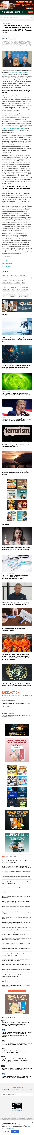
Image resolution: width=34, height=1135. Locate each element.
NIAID (30, 44)
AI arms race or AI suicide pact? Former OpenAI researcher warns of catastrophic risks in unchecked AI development (16, 367)
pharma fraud (6, 45)
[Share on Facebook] (10, 38)
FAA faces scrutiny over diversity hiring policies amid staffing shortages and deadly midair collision (17, 472)
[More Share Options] (16, 38)
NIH (2, 45)
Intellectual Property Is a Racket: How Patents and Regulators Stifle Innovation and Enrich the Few (14, 933)
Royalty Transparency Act (22, 45)
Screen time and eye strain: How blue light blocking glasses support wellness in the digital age (16, 975)
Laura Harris (10, 417)
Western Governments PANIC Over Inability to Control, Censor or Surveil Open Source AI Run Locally (17, 1043)
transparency (24, 46)
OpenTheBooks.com (7, 117)
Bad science (8, 23)
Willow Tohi (10, 363)
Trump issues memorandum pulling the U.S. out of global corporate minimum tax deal (16, 419)
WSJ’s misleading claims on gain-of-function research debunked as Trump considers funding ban (17, 339)
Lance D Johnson (11, 35)
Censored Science (13, 278)
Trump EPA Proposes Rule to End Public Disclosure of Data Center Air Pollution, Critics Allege (16, 928)
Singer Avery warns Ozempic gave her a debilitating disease (14, 629)
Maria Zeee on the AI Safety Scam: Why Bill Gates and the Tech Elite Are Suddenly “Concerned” (16, 959)
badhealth (6, 41)
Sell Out (19, 46)
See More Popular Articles (17, 990)
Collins (11, 42)
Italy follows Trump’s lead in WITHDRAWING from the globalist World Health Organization (16, 684)
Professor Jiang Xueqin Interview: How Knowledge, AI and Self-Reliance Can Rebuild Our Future (17, 1069)
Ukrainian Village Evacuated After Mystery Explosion (14, 887)
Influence (28, 43)
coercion (7, 42)
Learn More (6, 1131)
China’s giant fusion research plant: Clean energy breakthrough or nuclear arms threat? (16, 394)
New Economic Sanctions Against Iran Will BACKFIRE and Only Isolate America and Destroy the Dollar (16, 1076)
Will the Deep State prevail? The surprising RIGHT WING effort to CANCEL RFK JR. (15, 603)
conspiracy (20, 42)
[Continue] (31, 1094)
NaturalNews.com (6, 266)
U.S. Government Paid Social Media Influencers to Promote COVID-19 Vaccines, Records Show (16, 938)
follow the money (22, 43)
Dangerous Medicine (7, 282)
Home (3, 23)
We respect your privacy (17, 1098)
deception (8, 43)
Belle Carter (10, 469)
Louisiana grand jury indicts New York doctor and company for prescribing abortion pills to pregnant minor (16, 549)
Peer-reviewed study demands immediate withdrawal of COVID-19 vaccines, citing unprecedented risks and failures (15, 576)
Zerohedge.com (6, 260)
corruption (25, 42)
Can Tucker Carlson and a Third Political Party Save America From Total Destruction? (16, 1051)
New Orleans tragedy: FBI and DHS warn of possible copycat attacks (15, 445)
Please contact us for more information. (10, 717)
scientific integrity (13, 46)
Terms (7, 1115)
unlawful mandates (23, 296)
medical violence (10, 44)
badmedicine (11, 41)
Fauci (12, 43)
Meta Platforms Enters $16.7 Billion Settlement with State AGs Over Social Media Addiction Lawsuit (16, 877)
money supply (25, 44)
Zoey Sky (9, 443)
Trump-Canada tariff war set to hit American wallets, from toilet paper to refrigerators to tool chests (16, 944)
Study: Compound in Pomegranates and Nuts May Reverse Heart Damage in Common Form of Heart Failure (16, 970)
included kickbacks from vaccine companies (14, 128)
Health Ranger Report (7, 1017)
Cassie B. (9, 336)
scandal (29, 45)
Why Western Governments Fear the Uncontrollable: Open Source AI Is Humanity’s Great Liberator (16, 923)
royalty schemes (13, 45)
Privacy (3, 1115)
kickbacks (4, 44)
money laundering (18, 44)
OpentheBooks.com (7, 263)
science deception (6, 46)
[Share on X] (13, 38)
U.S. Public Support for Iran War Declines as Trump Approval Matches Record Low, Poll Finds (16, 954)
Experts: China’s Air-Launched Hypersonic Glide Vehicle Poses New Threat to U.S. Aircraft (15, 902)
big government (18, 41)
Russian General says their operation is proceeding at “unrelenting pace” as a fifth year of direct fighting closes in (16, 866)
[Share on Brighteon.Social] (3, 38)
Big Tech (24, 41)
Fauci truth (16, 43)
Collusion (15, 42)
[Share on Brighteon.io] (6, 38)
